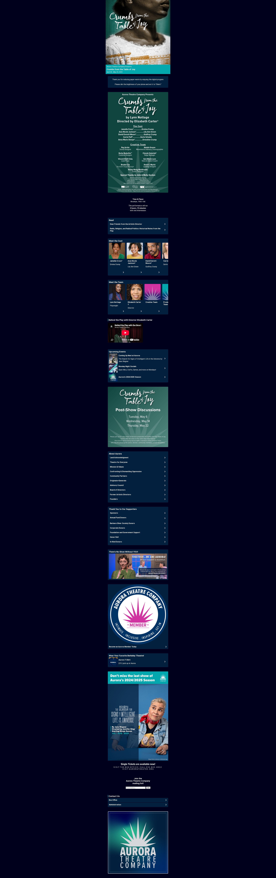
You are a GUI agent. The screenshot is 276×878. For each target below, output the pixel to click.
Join (148, 788)
